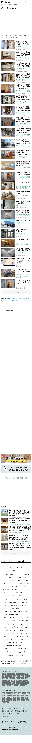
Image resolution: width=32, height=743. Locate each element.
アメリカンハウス (20, 146)
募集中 (25, 4)
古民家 (25, 673)
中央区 (28, 134)
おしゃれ (22, 678)
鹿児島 (22, 700)
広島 (7, 700)
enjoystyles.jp (19, 148)
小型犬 (28, 91)
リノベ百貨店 (19, 167)
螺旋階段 (26, 276)
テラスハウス (19, 102)
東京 (17, 123)
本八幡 (20, 214)
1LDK (23, 90)
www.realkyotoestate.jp (21, 188)
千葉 (17, 214)
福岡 (23, 79)
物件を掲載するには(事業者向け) (20, 711)
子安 (21, 243)
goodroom (18, 46)
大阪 (17, 274)
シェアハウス (9, 676)
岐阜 (11, 697)
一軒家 (23, 263)
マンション (26, 48)
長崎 (19, 700)
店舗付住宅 (4, 678)
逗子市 (21, 145)
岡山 (3, 700)
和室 (29, 177)
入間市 (20, 101)
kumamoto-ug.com (20, 137)
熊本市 (28, 176)
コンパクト (27, 234)
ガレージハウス (20, 124)
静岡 (3, 697)
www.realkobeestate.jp (21, 71)
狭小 (25, 123)
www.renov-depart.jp (21, 170)
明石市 (20, 68)
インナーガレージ (20, 223)
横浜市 (28, 167)
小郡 (26, 79)
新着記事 (3, 507)
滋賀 (19, 697)
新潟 (22, 695)
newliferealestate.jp (20, 60)
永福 (20, 252)
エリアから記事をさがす (9, 690)
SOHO (7, 685)
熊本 (25, 134)
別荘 (15, 676)
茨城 (17, 222)
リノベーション (20, 58)
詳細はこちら (22, 663)
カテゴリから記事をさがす (10, 671)
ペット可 (28, 68)
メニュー (29, 4)
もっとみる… (24, 685)
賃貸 (26, 57)
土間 (25, 80)
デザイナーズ (19, 673)
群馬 (3, 695)
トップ (3, 708)
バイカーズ (19, 234)
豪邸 (18, 676)
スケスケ (25, 214)
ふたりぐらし (25, 186)
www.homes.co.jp (20, 104)
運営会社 (18, 713)
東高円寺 (21, 205)
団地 (3, 685)
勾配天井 (26, 244)
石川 (15, 697)
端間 (22, 80)
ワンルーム (19, 48)
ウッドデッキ (25, 683)
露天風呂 (18, 680)
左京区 (26, 187)
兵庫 (17, 68)
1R (23, 48)
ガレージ (25, 101)
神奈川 (17, 57)
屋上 (13, 683)
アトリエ (17, 685)
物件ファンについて (19, 708)
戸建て (28, 146)
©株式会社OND (11, 727)
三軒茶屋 (21, 123)
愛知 (7, 697)
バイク (25, 58)
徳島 (11, 700)
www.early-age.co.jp (21, 126)
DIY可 (24, 177)
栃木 (7, 695)
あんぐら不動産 (20, 134)
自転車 (26, 215)
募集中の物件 (5, 711)
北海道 (24, 693)
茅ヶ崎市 (22, 57)
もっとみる (16, 292)
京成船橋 (21, 233)
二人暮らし (19, 91)
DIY (3, 676)
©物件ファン (5, 727)
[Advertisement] (16, 21)
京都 (17, 186)
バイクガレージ (20, 253)
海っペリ (24, 680)
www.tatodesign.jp (20, 198)
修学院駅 (22, 187)
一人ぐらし (19, 113)
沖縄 (27, 700)
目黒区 (20, 156)
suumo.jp (18, 159)
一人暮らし (24, 46)
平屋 (27, 678)
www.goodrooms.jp (20, 49)
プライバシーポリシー (8, 713)
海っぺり (26, 233)
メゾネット (23, 135)
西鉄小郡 (18, 80)
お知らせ (9, 708)
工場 (12, 685)
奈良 (22, 697)
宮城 (28, 693)
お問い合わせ (5, 716)
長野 (26, 695)
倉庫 (21, 177)
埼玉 (17, 101)
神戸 (20, 263)
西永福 (23, 252)
